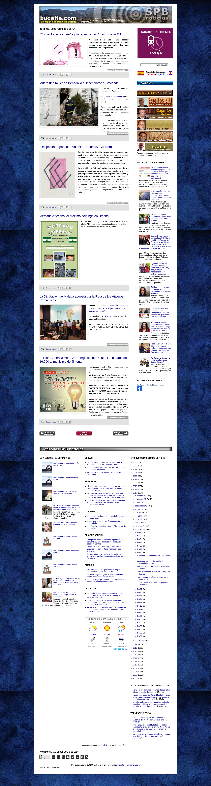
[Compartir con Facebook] (67, 74)
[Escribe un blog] (61, 74)
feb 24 (140, 539)
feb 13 (140, 603)
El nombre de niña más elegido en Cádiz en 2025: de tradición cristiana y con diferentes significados (104, 549)
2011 (135, 662)
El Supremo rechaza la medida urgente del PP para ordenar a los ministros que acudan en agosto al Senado (105, 542)
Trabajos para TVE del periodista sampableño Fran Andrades (66, 524)
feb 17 (140, 589)
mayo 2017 (139, 519)
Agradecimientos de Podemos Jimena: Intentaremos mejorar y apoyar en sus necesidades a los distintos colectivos (160, 269)
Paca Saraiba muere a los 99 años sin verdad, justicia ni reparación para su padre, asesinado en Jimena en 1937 (161, 348)
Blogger (126, 745)
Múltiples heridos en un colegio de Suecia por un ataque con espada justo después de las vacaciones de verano (106, 502)
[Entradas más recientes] (47, 433)
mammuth (101, 745)
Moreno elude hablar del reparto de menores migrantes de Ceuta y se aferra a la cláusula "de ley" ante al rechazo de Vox (105, 602)
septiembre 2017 (142, 506)
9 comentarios (51, 422)
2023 (135, 473)
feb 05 (140, 629)
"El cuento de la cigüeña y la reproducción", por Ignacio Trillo (81, 34)
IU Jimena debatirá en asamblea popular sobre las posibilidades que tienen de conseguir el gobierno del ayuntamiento (160, 173)
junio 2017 (139, 516)
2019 (135, 486)
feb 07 (140, 623)
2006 (135, 678)
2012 (135, 658)
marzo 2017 (140, 526)
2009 (135, 668)
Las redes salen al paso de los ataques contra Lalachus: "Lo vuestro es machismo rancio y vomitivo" (151, 720)
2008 (135, 672)
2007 (135, 675)
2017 (135, 493)
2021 (135, 479)
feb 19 (140, 553)
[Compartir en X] (64, 74)
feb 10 (140, 613)
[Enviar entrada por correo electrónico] (42, 74)
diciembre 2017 (141, 496)
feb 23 (140, 542)
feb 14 (140, 599)
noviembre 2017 (141, 499)
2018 (135, 489)
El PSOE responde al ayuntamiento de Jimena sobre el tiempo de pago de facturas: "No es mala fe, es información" (160, 327)
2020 (135, 483)
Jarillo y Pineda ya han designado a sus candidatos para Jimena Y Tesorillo (161, 290)
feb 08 (140, 619)
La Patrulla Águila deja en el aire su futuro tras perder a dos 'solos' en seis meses (105, 576)
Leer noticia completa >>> (117, 70)
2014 (135, 651)
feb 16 (140, 592)
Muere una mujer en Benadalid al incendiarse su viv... (150, 562)
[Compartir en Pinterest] (70, 74)
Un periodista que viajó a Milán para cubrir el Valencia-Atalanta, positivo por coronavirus (104, 464)
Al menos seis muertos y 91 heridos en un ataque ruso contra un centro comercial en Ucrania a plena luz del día (106, 488)
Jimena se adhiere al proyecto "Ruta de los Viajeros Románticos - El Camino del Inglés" (108, 308)
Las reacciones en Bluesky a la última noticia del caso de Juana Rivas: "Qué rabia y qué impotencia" (152, 736)
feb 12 (140, 606)
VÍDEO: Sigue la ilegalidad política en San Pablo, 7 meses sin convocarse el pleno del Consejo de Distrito (66, 582)
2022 (135, 476)
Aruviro (108, 316)
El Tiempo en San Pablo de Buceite (107, 619)
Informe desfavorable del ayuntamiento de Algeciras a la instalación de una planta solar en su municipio (161, 195)
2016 (135, 645)
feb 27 (140, 536)
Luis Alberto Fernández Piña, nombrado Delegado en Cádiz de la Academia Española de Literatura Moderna (161, 313)
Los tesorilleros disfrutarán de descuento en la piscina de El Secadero (65, 595)
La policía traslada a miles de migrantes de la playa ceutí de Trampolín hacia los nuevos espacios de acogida (104, 595)
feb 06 (140, 626)
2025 (135, 466)
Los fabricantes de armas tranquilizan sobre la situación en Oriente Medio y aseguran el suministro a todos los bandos (151, 704)
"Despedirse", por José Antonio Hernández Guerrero (75, 147)
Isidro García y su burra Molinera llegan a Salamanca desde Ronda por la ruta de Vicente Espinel (66, 507)
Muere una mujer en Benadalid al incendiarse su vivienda (79, 83)
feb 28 (140, 532)
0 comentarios (51, 74)
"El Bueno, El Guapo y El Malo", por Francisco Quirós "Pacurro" (160, 360)
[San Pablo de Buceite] (139, 390)
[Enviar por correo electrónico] (59, 74)
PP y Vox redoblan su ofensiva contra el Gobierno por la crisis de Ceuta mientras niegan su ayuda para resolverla (106, 609)
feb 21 (140, 549)
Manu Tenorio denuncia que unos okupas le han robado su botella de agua (151, 691)
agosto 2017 (140, 509)
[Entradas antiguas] (120, 433)
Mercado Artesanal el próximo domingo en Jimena (74, 216)
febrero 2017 (140, 530)
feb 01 (140, 636)
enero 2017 (140, 641)
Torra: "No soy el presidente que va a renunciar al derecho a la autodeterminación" (106, 581)
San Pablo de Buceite (144, 385)
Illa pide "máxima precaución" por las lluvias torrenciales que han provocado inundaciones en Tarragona (106, 556)
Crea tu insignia (158, 385)
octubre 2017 (140, 503)
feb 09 (140, 616)
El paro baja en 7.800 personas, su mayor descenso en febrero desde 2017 (103, 571)
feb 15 (140, 596)
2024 (135, 469)
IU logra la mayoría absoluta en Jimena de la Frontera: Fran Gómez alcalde (161, 218)
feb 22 (140, 546)
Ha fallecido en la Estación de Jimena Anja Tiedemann (65, 492)
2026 (135, 463)
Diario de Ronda (115, 96)
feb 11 (139, 609)
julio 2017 (139, 513)
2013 (135, 655)
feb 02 (140, 633)
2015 (135, 648)
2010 (135, 665)
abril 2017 (139, 523)
